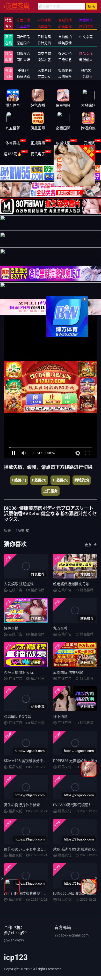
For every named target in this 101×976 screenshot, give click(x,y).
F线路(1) (19, 480)
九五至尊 (60, 628)
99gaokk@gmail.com (71, 935)
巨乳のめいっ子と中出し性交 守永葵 (33, 849)
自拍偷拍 (65, 37)
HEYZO (86, 70)
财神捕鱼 (88, 154)
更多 (88, 545)
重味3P (23, 70)
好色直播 (11, 628)
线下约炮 (60, 717)
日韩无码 (44, 43)
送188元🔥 (12, 154)
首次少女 (44, 76)
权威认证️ (63, 143)
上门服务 (50, 491)
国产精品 (23, 37)
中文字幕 (86, 37)
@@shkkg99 (14, 940)
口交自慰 (44, 53)
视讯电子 (38, 154)
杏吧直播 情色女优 (19, 672)
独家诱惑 (23, 76)
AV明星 (23, 530)
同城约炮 (81, 480)
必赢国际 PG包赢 (17, 717)
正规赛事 (38, 143)
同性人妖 (23, 60)
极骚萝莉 (65, 70)
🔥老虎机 (63, 154)
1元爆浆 (88, 143)
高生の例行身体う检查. (22, 805)
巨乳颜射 (86, 76)
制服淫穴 (23, 53)
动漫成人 (86, 60)
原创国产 (23, 43)
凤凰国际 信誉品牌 (68, 672)
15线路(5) (60, 480)
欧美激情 (65, 43)
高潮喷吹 (65, 76)
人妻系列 (44, 70)
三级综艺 (65, 60)
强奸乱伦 (65, 53)
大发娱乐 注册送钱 (19, 584)
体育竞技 (12, 143)
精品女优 (86, 53)
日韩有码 (44, 37)
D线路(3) (39, 480)
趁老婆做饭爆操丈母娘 (71, 584)
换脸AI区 (44, 60)
